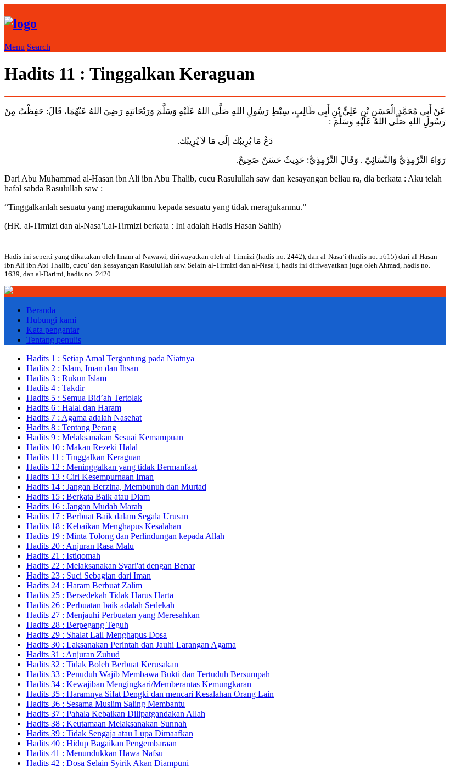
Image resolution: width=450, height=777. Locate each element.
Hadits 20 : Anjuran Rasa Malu (80, 546)
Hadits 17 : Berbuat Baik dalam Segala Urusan (107, 516)
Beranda (40, 310)
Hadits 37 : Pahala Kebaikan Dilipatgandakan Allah (115, 713)
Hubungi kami (51, 320)
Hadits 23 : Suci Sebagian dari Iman (88, 575)
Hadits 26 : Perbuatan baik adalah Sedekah (100, 605)
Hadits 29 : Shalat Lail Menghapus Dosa (96, 634)
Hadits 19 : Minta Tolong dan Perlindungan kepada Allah (125, 536)
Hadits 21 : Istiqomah (63, 555)
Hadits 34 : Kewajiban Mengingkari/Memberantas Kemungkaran (138, 684)
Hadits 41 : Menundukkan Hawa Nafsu (94, 753)
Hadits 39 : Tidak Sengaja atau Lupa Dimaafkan (109, 733)
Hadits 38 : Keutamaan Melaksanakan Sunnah (106, 723)
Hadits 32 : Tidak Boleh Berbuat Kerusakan (102, 664)
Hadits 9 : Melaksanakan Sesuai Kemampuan (104, 437)
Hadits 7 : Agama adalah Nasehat (84, 417)
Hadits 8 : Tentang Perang (71, 427)
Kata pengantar (52, 329)
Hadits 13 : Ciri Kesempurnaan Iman (90, 476)
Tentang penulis (53, 339)
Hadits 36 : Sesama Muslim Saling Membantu (105, 703)
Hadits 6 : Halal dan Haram (73, 407)
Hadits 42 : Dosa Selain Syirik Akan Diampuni (107, 763)
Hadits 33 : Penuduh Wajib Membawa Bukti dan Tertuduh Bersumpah (148, 674)
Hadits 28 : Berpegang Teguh (77, 624)
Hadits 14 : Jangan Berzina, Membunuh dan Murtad (116, 486)
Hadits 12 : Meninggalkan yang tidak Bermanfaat (111, 467)
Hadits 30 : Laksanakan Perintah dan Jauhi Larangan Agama (131, 644)
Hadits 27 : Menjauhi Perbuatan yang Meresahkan (113, 615)
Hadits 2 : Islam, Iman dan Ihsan (82, 368)
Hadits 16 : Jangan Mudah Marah (84, 506)
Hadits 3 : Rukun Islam (66, 378)
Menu (14, 47)
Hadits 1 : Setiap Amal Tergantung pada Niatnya (110, 358)
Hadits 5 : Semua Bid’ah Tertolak (84, 397)
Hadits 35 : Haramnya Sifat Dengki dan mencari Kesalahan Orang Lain (150, 694)
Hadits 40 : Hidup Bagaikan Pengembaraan (101, 743)
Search (38, 47)
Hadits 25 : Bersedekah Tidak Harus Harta (99, 595)
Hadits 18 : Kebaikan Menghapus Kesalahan (103, 526)
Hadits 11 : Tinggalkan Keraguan (83, 457)
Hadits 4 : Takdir (55, 388)
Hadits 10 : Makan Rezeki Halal (82, 447)
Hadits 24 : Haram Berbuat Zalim (84, 585)
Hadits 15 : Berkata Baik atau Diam (88, 496)
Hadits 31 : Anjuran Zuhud (73, 654)
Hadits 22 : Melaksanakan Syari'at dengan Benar (110, 565)
